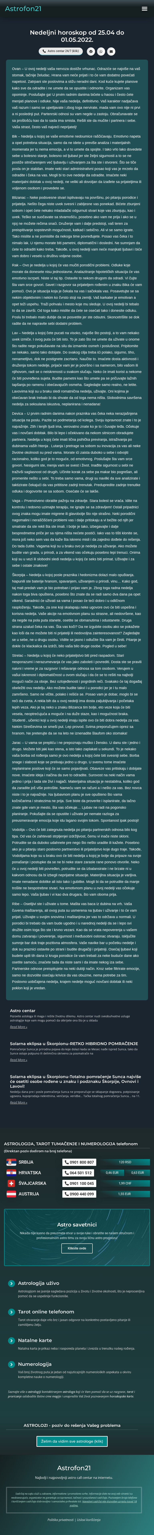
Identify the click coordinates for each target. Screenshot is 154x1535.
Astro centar (22, 1010)
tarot (130, 1392)
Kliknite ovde (77, 1248)
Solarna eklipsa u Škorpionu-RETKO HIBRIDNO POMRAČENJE (74, 1043)
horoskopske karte (121, 1396)
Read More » (18, 1027)
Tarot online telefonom (46, 1312)
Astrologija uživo (38, 1283)
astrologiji (34, 1392)
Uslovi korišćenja (88, 1520)
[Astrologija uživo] (11, 1283)
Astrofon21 (23, 8)
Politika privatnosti (61, 1520)
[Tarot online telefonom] (11, 1312)
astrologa (69, 1392)
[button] (144, 8)
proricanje (15, 1396)
